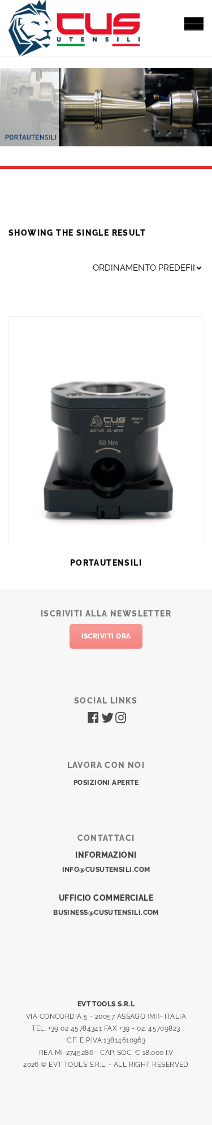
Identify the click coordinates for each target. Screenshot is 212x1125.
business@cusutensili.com (106, 912)
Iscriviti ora (106, 636)
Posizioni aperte (106, 783)
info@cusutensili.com (106, 870)
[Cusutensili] (74, 27)
